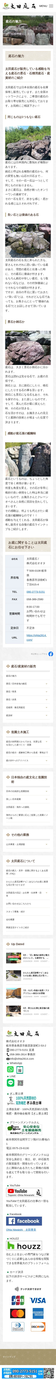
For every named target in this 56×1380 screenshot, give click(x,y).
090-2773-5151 (36, 591)
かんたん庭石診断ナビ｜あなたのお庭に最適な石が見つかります (35, 975)
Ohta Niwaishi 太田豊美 (21, 1229)
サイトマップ (9, 1357)
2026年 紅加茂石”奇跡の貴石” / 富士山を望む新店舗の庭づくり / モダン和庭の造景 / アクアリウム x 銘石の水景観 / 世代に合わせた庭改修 (42, 961)
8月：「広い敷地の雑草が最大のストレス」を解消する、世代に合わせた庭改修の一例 (36, 958)
